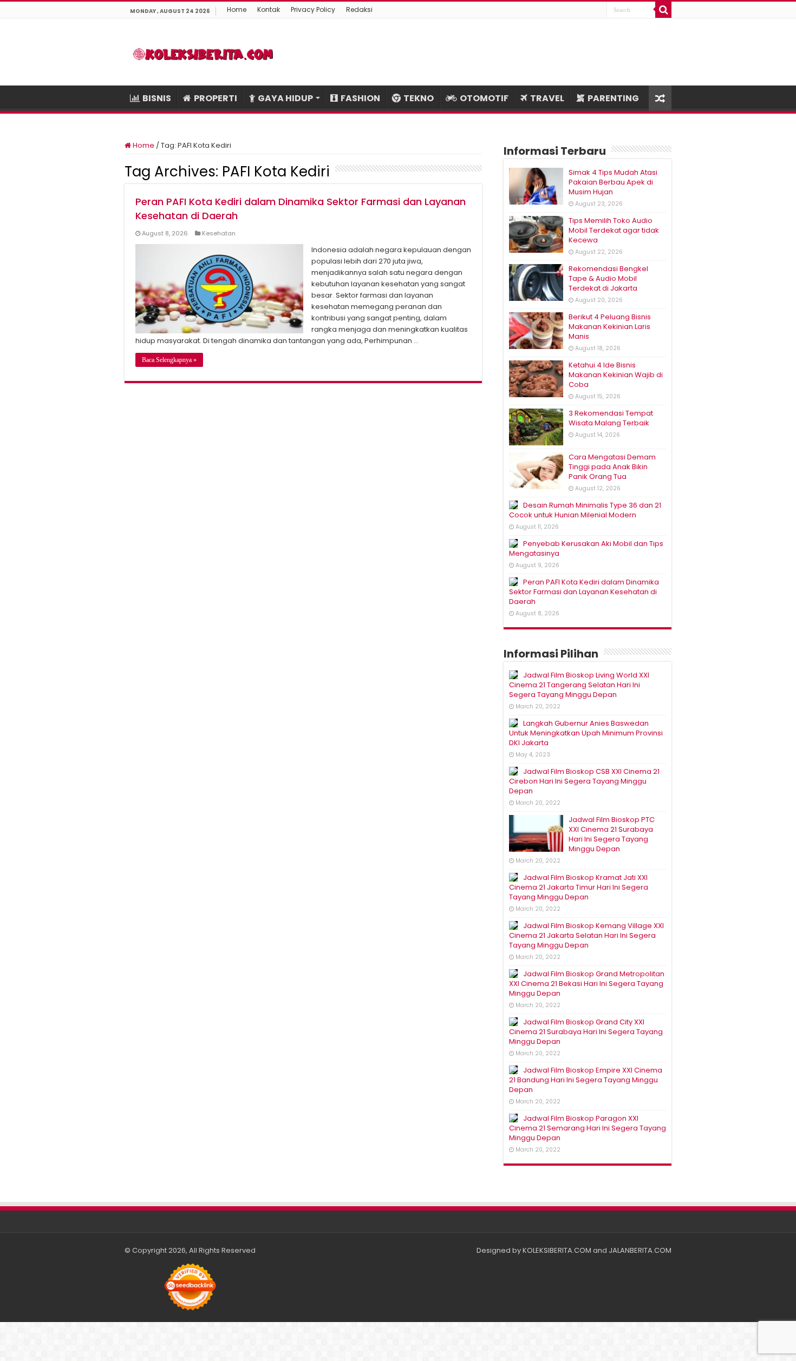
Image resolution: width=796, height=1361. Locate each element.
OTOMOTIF (484, 98)
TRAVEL (547, 98)
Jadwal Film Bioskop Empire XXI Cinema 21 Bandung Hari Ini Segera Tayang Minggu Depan (585, 1080)
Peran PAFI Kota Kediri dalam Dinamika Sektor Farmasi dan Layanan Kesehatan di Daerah (584, 592)
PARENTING (613, 98)
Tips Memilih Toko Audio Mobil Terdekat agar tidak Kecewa (614, 230)
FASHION (360, 98)
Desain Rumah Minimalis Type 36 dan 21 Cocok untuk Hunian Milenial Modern (585, 510)
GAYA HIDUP (285, 98)
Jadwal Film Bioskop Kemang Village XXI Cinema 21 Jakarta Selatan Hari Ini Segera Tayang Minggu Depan (586, 935)
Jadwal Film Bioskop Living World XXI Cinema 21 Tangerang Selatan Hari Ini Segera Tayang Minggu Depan (579, 685)
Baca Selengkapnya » (169, 360)
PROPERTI (215, 98)
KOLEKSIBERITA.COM (557, 1250)
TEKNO (418, 98)
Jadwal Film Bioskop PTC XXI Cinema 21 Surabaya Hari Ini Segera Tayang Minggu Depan (612, 834)
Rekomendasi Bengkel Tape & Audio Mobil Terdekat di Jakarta (608, 278)
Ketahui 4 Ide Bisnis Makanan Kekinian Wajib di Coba (616, 375)
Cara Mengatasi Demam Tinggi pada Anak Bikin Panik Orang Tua (612, 467)
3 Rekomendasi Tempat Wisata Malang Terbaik (611, 418)
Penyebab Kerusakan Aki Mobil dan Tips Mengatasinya (586, 548)
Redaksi (359, 9)
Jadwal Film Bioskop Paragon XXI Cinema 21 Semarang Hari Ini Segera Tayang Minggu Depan (587, 1128)
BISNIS (156, 98)
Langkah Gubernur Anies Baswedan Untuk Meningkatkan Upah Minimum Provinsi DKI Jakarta (586, 733)
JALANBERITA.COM (640, 1250)
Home (236, 9)
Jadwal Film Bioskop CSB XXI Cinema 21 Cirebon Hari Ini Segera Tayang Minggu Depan (584, 781)
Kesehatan (219, 233)
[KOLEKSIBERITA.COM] (203, 52)
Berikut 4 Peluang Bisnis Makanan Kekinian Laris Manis (610, 326)
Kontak (268, 9)
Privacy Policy (313, 9)
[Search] (663, 10)
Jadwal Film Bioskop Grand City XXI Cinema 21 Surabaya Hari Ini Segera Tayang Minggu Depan (586, 1032)
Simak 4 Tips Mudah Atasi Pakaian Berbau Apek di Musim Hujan (613, 182)
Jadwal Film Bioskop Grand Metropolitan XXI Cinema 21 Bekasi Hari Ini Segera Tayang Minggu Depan (586, 983)
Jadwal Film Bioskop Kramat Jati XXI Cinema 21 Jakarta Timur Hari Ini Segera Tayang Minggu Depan (578, 887)
